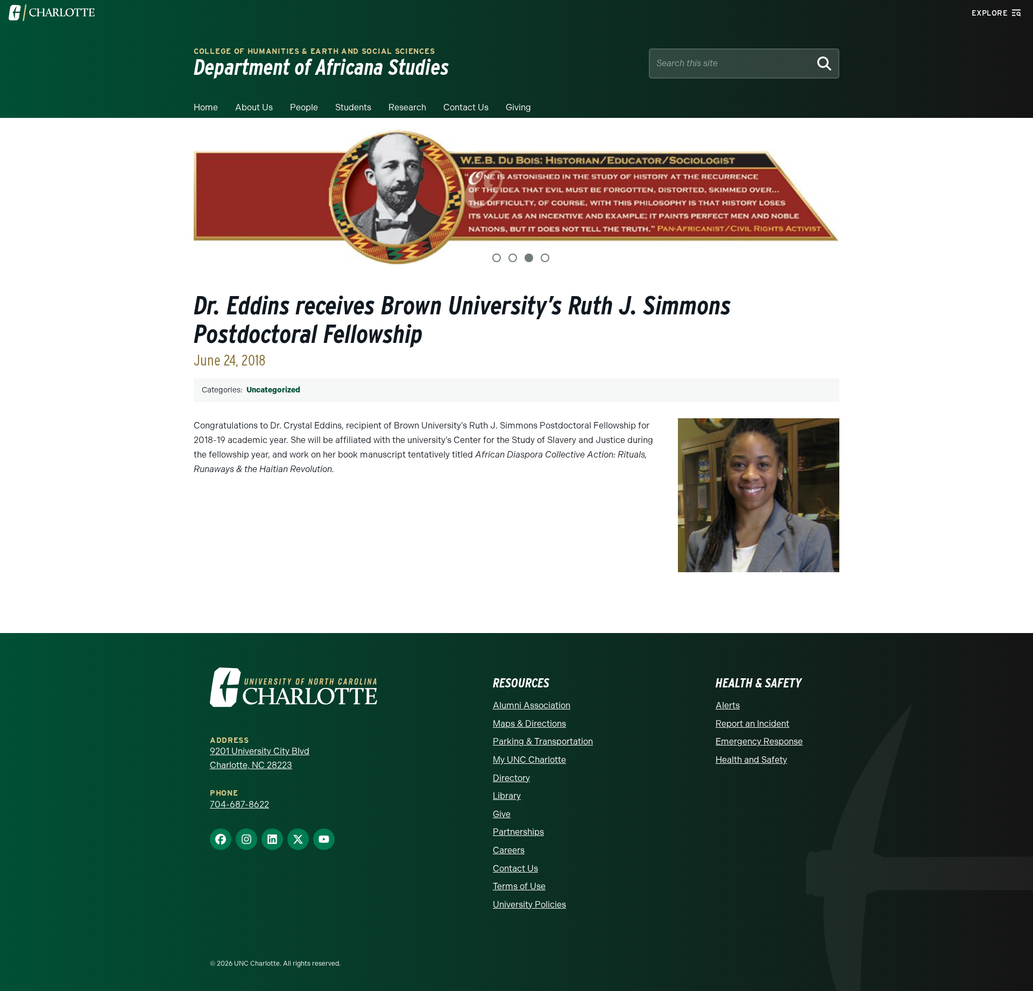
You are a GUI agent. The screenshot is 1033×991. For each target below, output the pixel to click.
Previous (215, 197)
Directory (511, 778)
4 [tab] (545, 258)
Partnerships (518, 832)
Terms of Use (519, 886)
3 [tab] (529, 258)
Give (502, 814)
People (304, 107)
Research (407, 107)
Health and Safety (751, 760)
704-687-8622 (239, 804)
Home (206, 107)
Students (353, 107)
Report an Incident (752, 724)
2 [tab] (512, 258)
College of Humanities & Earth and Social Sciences (314, 51)
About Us (254, 107)
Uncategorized (273, 390)
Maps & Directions (529, 724)
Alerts (728, 705)
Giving (518, 107)
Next (817, 197)
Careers (509, 850)
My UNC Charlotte (529, 760)
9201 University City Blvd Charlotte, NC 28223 (259, 758)
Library (507, 796)
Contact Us (466, 107)
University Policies (529, 904)
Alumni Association (531, 705)
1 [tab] (496, 258)
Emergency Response (759, 741)
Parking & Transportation (543, 741)
